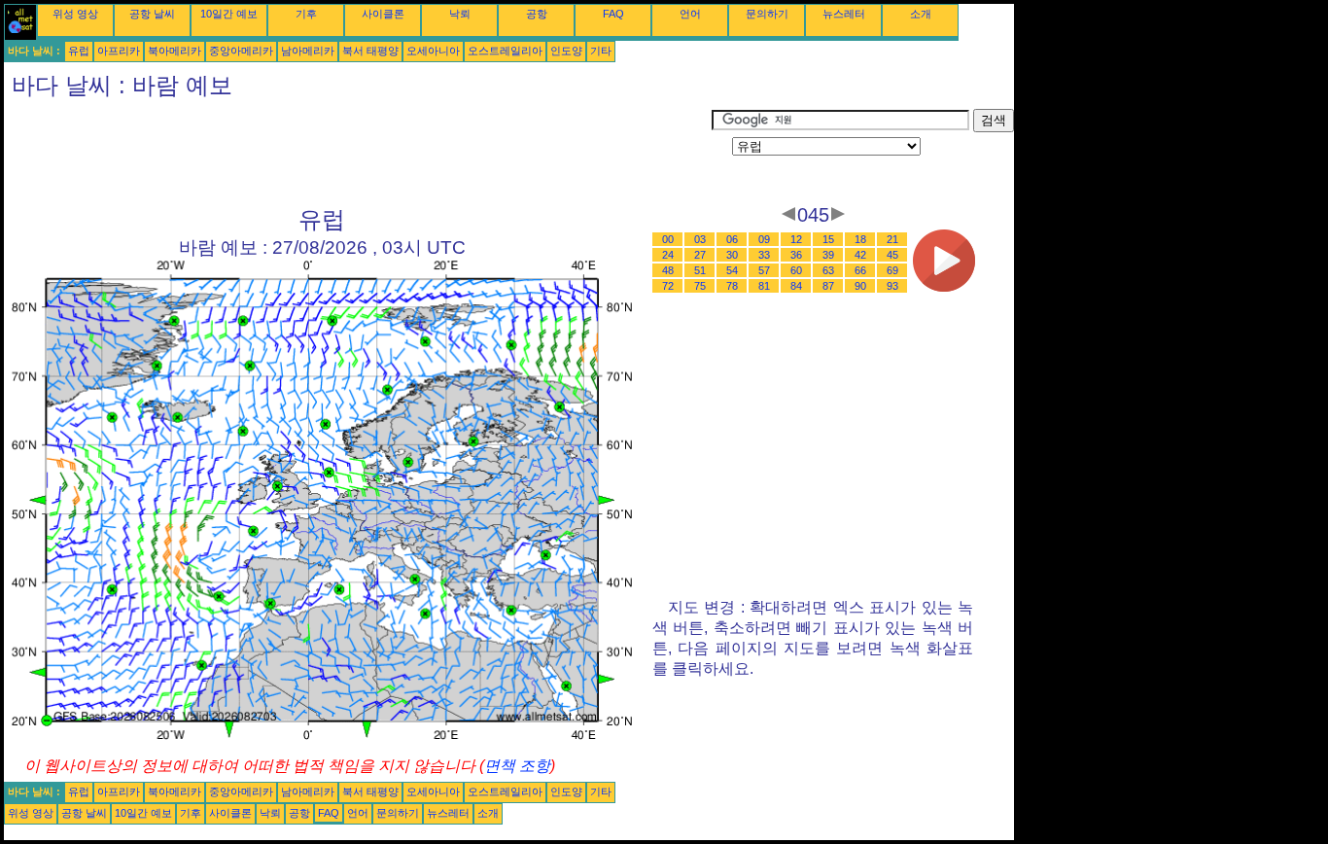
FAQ (613, 13)
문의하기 (767, 13)
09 (764, 239)
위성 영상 (75, 13)
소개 (920, 13)
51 (700, 270)
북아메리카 (174, 50)
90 (860, 286)
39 (828, 255)
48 (668, 270)
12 (796, 239)
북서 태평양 (370, 50)
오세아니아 (433, 50)
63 (828, 270)
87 (828, 286)
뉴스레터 (843, 13)
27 (700, 255)
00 (668, 239)
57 (764, 270)
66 (860, 270)
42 (860, 255)
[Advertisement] (358, 152)
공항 (536, 13)
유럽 (78, 50)
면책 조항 (517, 765)
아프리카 (118, 50)
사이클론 (383, 13)
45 (892, 255)
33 (764, 255)
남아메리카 (307, 50)
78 (732, 286)
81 (764, 286)
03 (700, 239)
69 (892, 270)
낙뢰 (460, 13)
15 (828, 239)
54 (732, 270)
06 (732, 239)
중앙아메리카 (241, 50)
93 (892, 286)
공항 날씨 (152, 13)
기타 (601, 50)
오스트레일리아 (505, 50)
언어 (690, 13)
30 (732, 255)
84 (796, 286)
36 (796, 255)
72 (668, 286)
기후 (306, 13)
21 (892, 239)
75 (700, 286)
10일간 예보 (229, 13)
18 (860, 239)
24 (668, 255)
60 (796, 270)
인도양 (566, 50)
